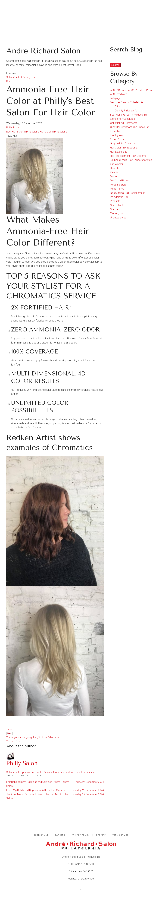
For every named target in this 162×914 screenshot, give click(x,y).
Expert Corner (117, 139)
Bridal (118, 106)
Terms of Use (13, 741)
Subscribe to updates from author (25, 772)
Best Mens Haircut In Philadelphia (128, 114)
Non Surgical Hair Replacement (127, 192)
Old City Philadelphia (126, 110)
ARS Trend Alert (118, 94)
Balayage (115, 98)
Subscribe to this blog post (21, 77)
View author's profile (55, 772)
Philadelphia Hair (119, 197)
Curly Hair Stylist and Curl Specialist (129, 127)
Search (115, 65)
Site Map (101, 835)
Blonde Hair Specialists (122, 118)
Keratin (114, 172)
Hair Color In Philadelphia (53, 131)
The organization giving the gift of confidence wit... (34, 737)
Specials (115, 209)
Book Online (41, 835)
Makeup (114, 176)
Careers (60, 835)
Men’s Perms (117, 188)
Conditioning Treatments (123, 122)
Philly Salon (12, 127)
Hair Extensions (118, 151)
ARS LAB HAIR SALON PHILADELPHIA (131, 89)
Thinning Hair (117, 213)
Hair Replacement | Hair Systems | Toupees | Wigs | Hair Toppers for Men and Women (131, 160)
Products (115, 201)
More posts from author (81, 772)
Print (8, 81)
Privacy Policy (80, 835)
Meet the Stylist (118, 184)
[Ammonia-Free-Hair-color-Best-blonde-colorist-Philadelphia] (34, 175)
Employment (117, 135)
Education (115, 131)
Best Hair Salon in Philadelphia (22, 131)
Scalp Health (117, 205)
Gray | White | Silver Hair (123, 143)
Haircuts (114, 168)
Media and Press (119, 180)
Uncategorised (118, 217)
